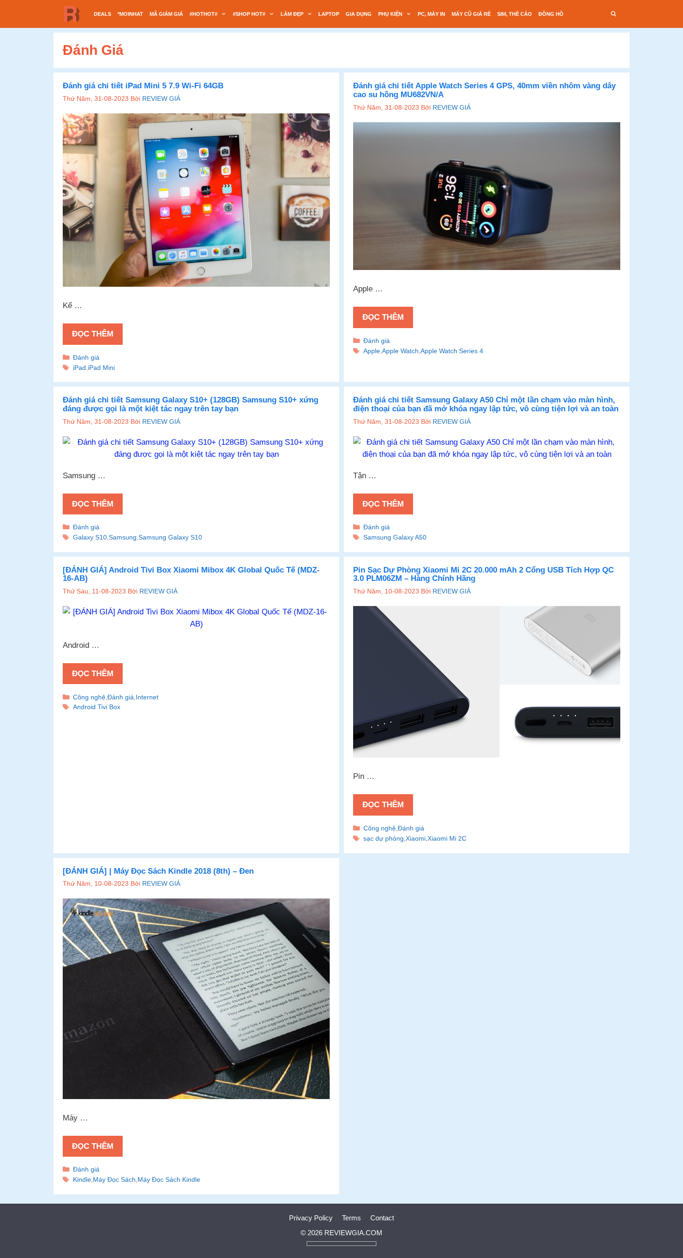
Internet (147, 697)
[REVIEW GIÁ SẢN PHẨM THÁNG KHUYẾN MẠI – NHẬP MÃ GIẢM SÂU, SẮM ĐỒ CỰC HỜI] (74, 14)
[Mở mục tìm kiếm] (613, 14)
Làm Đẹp (292, 14)
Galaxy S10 (90, 537)
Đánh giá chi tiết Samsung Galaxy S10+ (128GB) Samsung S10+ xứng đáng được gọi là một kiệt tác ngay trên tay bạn (190, 404)
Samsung (123, 537)
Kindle (82, 1179)
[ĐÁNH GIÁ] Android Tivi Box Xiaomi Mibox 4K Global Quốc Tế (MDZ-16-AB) (191, 574)
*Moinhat (130, 14)
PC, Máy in (431, 14)
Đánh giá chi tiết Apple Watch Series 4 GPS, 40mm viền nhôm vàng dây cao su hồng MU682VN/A (484, 90)
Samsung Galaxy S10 (170, 537)
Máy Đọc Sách (114, 1179)
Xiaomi (416, 838)
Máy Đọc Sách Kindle (169, 1179)
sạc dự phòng (383, 838)
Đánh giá (86, 357)
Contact (382, 1218)
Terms (351, 1218)
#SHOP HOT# (249, 14)
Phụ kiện (390, 14)
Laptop (328, 14)
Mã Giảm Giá (166, 14)
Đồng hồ (551, 14)
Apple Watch (400, 351)
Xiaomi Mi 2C (446, 838)
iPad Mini (101, 367)
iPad (79, 367)
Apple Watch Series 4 (451, 351)
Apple (371, 351)
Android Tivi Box (96, 707)
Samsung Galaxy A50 (395, 537)
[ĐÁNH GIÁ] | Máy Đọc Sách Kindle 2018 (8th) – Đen (158, 871)
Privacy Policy (311, 1218)
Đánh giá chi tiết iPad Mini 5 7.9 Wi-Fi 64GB (143, 85)
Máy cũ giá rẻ (471, 14)
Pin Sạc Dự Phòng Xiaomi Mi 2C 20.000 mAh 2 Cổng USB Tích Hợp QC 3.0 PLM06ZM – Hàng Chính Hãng (483, 574)
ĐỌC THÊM (92, 333)
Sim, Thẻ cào (514, 14)
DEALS (102, 14)
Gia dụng (359, 14)
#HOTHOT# (203, 14)
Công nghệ (89, 697)
